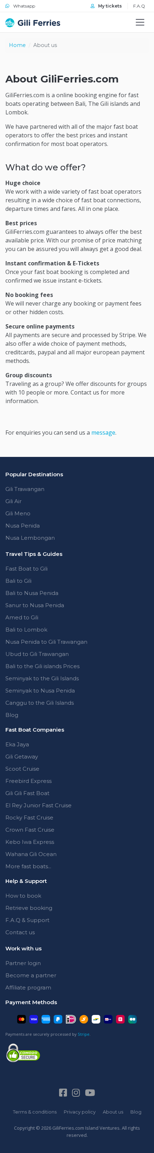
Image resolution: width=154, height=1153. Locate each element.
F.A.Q (139, 6)
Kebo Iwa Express (29, 841)
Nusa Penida (22, 525)
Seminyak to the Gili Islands (42, 678)
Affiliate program (28, 987)
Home (17, 45)
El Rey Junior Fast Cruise (38, 805)
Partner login (23, 963)
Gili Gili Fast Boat (27, 793)
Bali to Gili (18, 580)
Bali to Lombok (26, 629)
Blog (11, 715)
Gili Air (13, 501)
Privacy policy (80, 1112)
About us (113, 1112)
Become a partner (30, 975)
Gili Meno (17, 513)
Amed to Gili (21, 617)
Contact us (20, 932)
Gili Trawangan (24, 489)
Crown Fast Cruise (29, 829)
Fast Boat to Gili (26, 568)
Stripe (84, 1034)
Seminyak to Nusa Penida (40, 690)
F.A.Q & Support (27, 920)
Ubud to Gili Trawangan (37, 654)
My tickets (109, 6)
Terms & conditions (35, 1112)
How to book (23, 895)
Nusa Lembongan (30, 537)
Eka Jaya (17, 744)
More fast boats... (28, 866)
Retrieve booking (28, 907)
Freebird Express (28, 781)
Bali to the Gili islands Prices (42, 666)
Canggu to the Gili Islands (39, 702)
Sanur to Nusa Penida (34, 605)
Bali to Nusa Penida (31, 593)
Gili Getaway (21, 756)
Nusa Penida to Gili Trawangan (46, 641)
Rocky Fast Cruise (29, 817)
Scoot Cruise (22, 768)
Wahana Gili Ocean (31, 854)
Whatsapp (23, 6)
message (103, 432)
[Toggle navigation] (140, 22)
